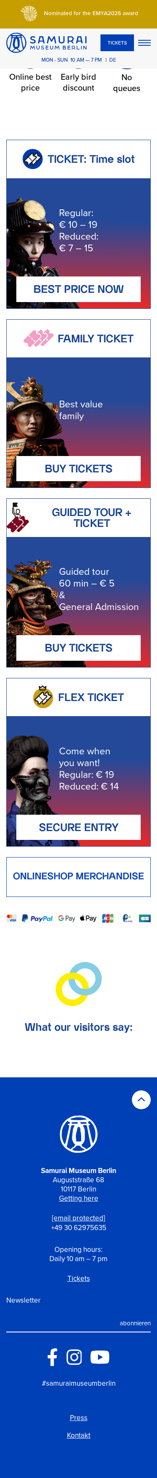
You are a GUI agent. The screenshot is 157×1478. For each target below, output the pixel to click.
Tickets (117, 43)
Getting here (78, 1198)
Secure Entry (78, 828)
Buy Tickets (79, 469)
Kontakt (78, 1435)
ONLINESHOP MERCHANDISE (78, 877)
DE (112, 60)
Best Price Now (78, 290)
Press (79, 1418)
